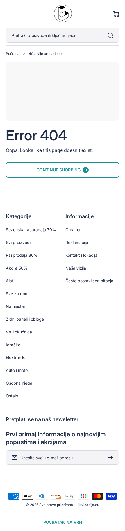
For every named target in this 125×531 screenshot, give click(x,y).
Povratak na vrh (62, 522)
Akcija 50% (17, 268)
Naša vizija (75, 268)
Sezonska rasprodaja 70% (31, 229)
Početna (12, 53)
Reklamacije (76, 242)
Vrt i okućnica (19, 331)
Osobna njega (19, 383)
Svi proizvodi (18, 242)
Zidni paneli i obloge (25, 319)
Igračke (13, 344)
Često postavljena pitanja (89, 280)
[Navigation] (9, 14)
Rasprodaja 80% (22, 255)
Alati (10, 280)
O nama (72, 229)
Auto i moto (17, 370)
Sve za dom (17, 293)
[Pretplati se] (112, 457)
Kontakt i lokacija (81, 255)
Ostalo (12, 395)
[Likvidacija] (62, 14)
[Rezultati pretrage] (112, 35)
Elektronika (16, 357)
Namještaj (15, 306)
